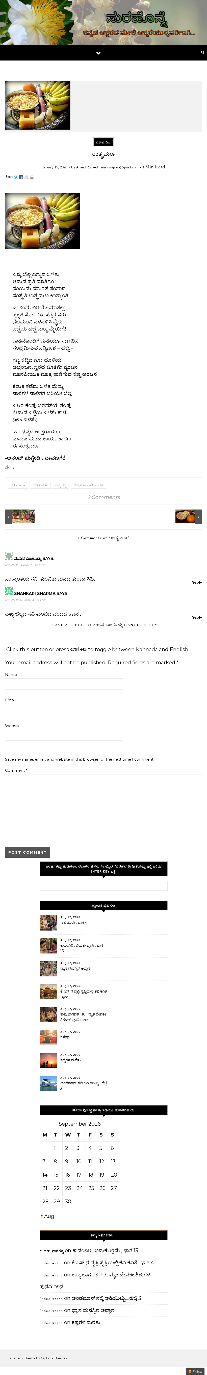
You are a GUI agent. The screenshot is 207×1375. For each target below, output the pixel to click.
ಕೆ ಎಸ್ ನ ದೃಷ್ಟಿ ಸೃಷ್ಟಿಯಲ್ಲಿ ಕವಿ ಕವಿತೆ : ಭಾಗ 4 (83, 994)
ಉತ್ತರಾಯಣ (40, 485)
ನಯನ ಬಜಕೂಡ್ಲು (108, 624)
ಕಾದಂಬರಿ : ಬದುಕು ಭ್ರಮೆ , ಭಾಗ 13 (81, 948)
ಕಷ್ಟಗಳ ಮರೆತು (70, 1060)
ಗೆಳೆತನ (65, 1037)
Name (11, 674)
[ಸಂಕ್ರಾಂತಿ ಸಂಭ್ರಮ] (16, 517)
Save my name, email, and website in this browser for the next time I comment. (79, 759)
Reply (197, 582)
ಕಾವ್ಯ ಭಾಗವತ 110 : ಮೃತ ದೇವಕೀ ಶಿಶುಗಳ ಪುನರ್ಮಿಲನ (83, 1017)
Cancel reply (141, 624)
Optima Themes (54, 1358)
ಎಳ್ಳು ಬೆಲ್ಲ (60, 485)
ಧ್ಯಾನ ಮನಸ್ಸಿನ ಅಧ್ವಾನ (75, 968)
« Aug (47, 1216)
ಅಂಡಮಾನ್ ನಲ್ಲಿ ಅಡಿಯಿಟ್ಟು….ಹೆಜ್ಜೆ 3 (83, 1086)
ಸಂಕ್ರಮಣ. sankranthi (88, 485)
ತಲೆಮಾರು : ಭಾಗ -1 (74, 922)
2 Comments (103, 497)
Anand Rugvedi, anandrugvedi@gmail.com (107, 167)
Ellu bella (18, 485)
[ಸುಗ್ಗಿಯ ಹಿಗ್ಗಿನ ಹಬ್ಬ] (190, 517)
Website (12, 725)
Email (10, 700)
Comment (16, 770)
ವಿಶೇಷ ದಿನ (103, 142)
